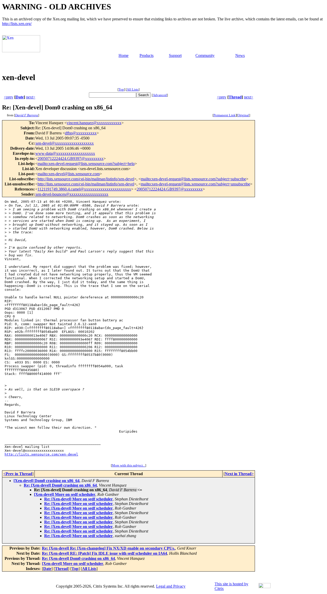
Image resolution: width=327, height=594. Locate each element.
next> (30, 97)
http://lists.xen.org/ (17, 23)
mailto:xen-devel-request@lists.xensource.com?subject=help (86, 163)
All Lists (132, 89)
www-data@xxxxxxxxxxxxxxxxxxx (65, 153)
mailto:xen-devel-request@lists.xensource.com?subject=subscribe (193, 179)
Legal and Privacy (170, 586)
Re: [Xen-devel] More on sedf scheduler (78, 499)
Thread (235, 97)
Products (146, 55)
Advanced (160, 95)
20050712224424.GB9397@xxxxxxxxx (70, 158)
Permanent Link (225, 115)
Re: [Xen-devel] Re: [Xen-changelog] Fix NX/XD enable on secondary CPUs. (108, 548)
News (240, 55)
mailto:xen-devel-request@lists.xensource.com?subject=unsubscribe (195, 184)
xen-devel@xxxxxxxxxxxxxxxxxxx (64, 143)
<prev (8, 97)
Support (175, 55)
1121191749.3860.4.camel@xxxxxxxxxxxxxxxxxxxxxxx (84, 189)
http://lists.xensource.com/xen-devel (41, 454)
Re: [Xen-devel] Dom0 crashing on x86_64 (60, 485)
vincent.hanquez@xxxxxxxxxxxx (94, 123)
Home (124, 55)
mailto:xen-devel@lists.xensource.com (69, 174)
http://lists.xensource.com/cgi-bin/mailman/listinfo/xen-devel (86, 179)
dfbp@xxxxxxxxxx (81, 133)
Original (243, 115)
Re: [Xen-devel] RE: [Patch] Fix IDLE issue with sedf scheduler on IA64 (104, 553)
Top (121, 89)
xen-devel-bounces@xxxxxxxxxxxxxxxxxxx (71, 194)
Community (205, 55)
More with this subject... (128, 465)
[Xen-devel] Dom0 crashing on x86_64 (46, 480)
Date (20, 97)
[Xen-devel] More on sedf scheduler (64, 494)
